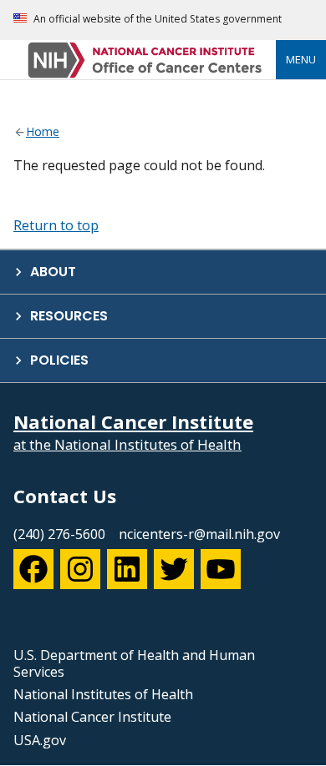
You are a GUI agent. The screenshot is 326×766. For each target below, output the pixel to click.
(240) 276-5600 (59, 534)
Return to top (56, 225)
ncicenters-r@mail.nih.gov (199, 534)
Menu (301, 59)
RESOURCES (69, 315)
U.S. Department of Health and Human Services (134, 663)
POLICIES (59, 360)
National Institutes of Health (103, 694)
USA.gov (39, 740)
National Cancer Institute (92, 717)
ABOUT (53, 271)
